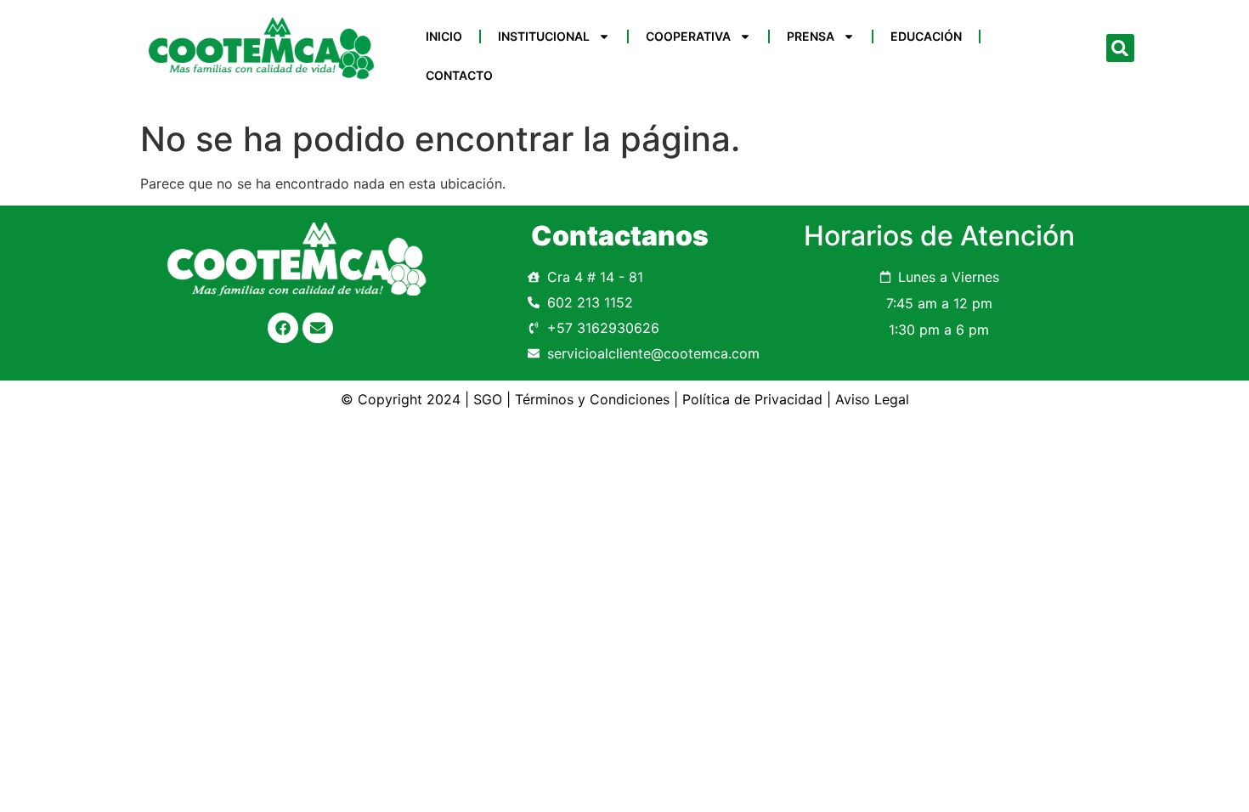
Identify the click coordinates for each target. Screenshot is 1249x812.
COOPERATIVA (688, 36)
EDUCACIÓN (926, 36)
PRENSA (810, 36)
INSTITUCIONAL (544, 36)
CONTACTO (459, 75)
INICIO (444, 36)
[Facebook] (283, 328)
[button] (1120, 48)
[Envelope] (317, 328)
